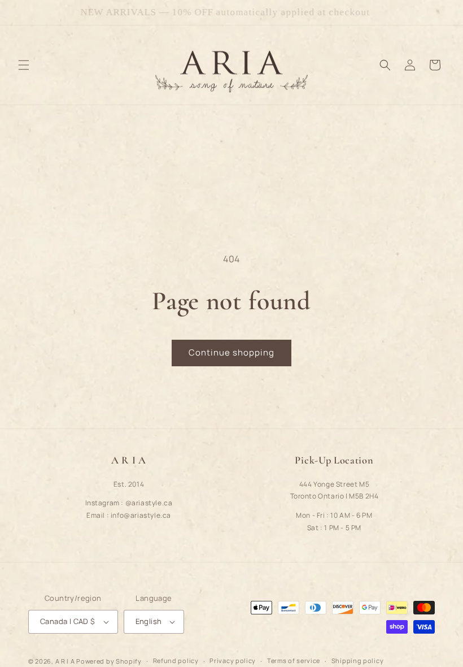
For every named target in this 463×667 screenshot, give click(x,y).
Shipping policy (357, 660)
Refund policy (176, 660)
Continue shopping (231, 352)
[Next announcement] (441, 12)
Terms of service (293, 660)
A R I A (65, 661)
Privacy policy (232, 660)
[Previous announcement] (22, 12)
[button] (23, 65)
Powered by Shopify (109, 661)
